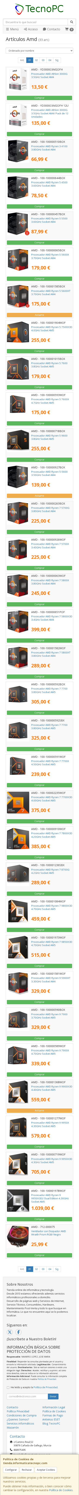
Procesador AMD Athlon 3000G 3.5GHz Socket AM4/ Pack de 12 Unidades (49, 113)
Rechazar (27, 1469)
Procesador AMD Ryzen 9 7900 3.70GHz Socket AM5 (49, 1016)
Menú (14, 29)
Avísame (39, 315)
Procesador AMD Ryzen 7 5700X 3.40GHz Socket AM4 (50, 545)
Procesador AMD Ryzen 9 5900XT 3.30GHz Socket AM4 (50, 979)
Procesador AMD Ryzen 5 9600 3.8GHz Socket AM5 (49, 437)
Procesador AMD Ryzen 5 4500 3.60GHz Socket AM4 (49, 184)
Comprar (39, 97)
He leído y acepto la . (34, 1387)
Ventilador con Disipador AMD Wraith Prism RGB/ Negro (48, 1232)
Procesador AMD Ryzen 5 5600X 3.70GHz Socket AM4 (50, 256)
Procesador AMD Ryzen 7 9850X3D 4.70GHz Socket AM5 (51, 943)
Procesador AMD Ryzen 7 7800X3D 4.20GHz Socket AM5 (51, 835)
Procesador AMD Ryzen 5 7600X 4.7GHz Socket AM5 (50, 401)
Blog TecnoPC (51, 1423)
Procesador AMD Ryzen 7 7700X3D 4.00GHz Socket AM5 (51, 798)
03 (43, 60)
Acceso (32, 29)
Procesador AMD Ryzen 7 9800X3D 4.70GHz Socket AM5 (51, 907)
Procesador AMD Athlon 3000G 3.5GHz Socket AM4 (49, 75)
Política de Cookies (61, 1490)
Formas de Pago (52, 1415)
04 (50, 60)
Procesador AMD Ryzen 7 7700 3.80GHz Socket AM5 (49, 690)
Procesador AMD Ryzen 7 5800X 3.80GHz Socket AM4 (50, 581)
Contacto (53, 29)
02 (36, 60)
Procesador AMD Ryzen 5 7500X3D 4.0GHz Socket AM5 (51, 328)
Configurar (11, 1469)
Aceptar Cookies (46, 1469)
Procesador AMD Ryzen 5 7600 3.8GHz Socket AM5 (49, 364)
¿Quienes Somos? (18, 1419)
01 (29, 60)
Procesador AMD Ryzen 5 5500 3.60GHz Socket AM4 (49, 220)
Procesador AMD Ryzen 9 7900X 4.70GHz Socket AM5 (50, 1052)
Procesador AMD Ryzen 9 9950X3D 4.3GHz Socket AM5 (51, 1160)
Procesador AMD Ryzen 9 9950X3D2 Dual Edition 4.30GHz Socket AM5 (50, 1198)
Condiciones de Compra (21, 1415)
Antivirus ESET (51, 1419)
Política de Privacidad (47, 1379)
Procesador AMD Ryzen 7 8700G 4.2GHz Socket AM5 (50, 871)
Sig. (57, 60)
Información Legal (53, 1407)
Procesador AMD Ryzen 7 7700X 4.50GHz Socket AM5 (50, 762)
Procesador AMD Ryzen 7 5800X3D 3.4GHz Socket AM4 (51, 618)
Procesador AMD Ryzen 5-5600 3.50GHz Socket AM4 (49, 473)
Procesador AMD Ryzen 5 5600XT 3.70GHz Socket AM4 (50, 292)
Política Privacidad (18, 1411)
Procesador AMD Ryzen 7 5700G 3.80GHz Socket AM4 (50, 509)
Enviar (53, 1396)
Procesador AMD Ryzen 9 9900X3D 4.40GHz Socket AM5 (51, 1088)
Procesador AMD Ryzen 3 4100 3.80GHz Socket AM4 (49, 147)
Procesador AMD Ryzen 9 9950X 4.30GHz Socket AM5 (50, 1124)
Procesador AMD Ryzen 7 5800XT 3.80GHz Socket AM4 (50, 654)
